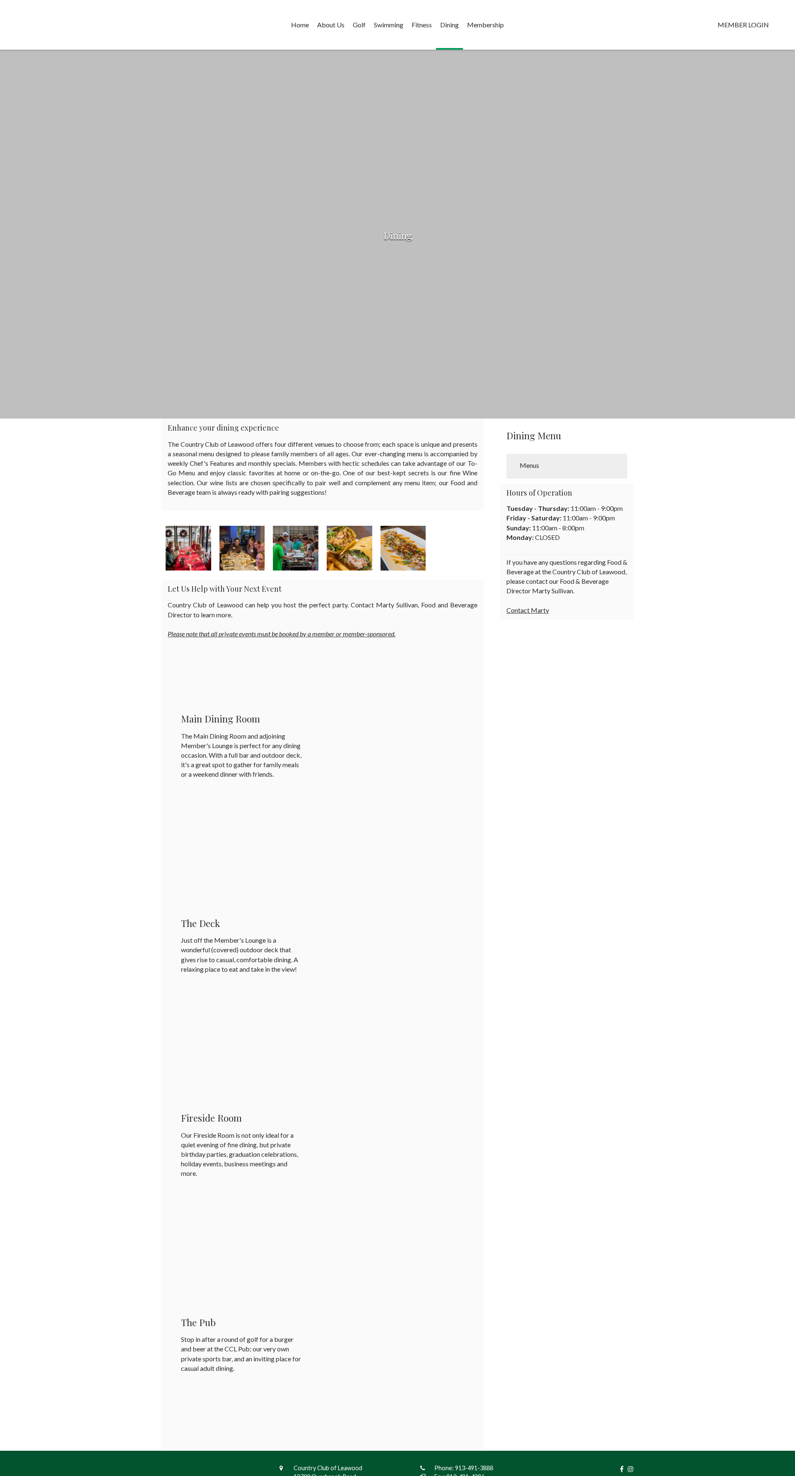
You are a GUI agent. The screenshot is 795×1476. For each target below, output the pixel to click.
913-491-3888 (474, 1467)
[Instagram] (629, 1469)
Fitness (422, 25)
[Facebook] (620, 1469)
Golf (359, 25)
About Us (330, 25)
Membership (485, 25)
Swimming (388, 25)
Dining (449, 25)
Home (300, 25)
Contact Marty (527, 610)
